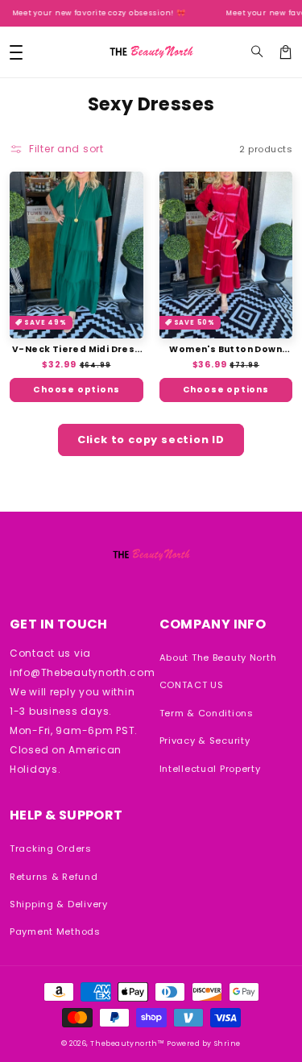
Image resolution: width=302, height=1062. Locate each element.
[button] (257, 52)
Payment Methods (55, 931)
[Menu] (16, 52)
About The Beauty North (218, 657)
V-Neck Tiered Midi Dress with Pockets (76, 349)
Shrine (227, 1043)
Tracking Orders (51, 848)
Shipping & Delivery (59, 904)
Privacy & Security (204, 740)
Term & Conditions (206, 713)
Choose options (76, 390)
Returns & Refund (54, 876)
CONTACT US (191, 684)
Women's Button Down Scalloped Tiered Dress (225, 349)
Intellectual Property (210, 768)
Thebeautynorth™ (127, 1043)
